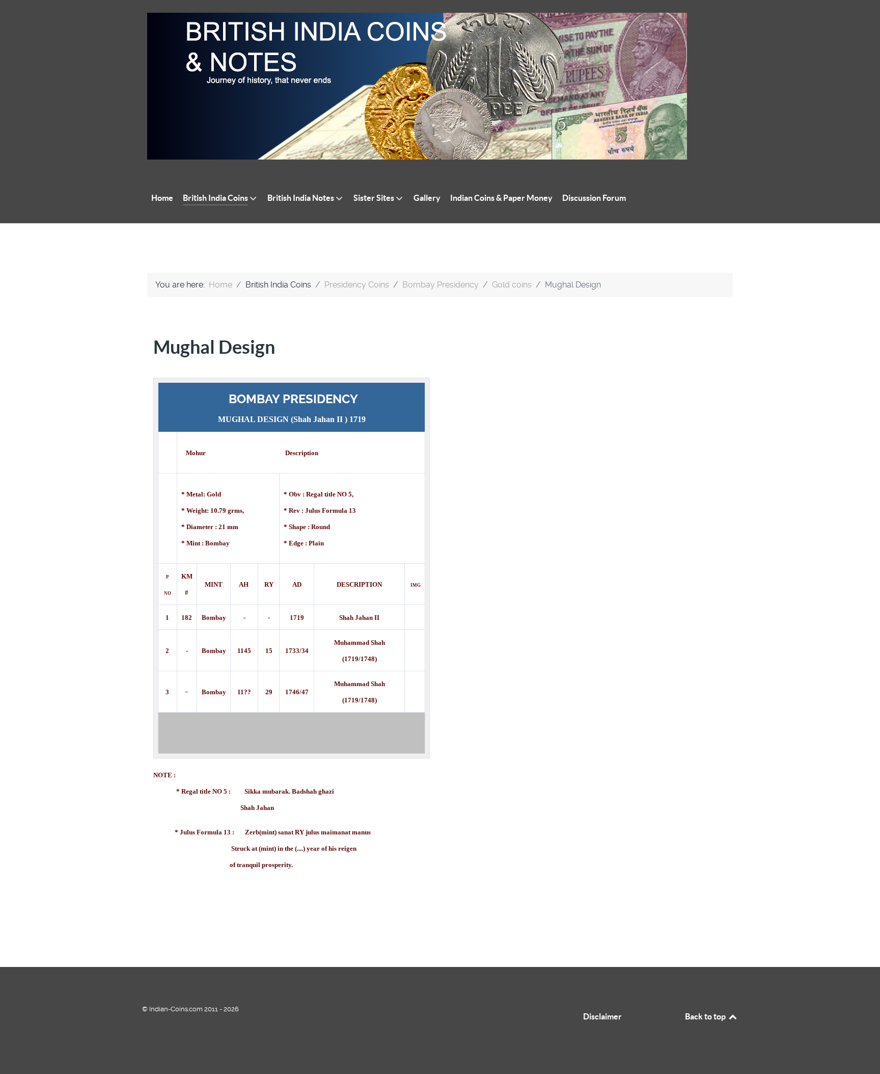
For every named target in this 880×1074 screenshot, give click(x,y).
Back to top (706, 1016)
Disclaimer (602, 1016)
